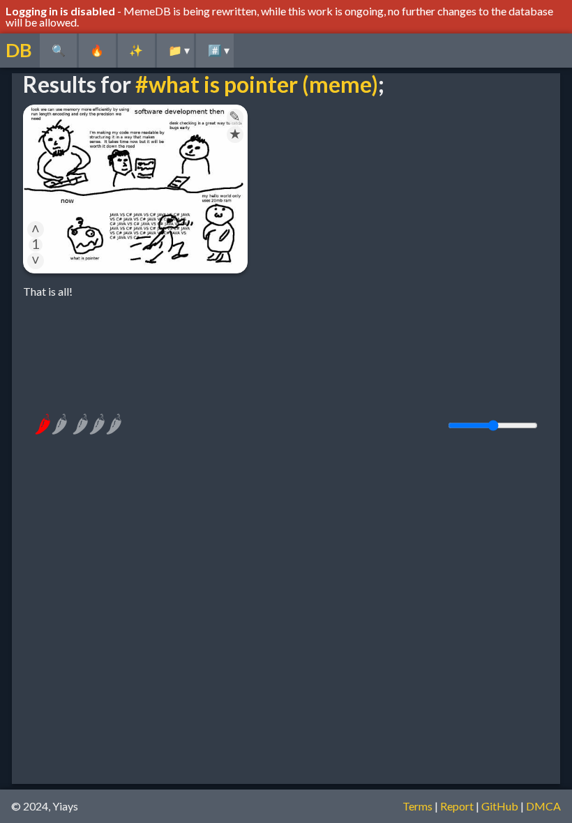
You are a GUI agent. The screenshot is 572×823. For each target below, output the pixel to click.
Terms (417, 806)
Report (457, 806)
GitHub (499, 806)
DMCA (543, 806)
